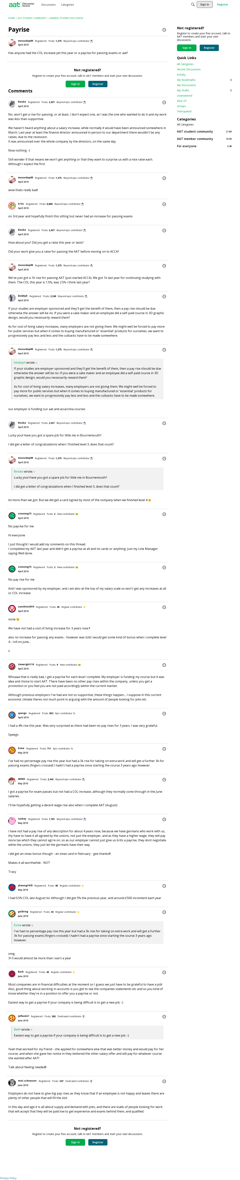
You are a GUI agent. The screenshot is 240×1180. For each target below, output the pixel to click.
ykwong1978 (25, 885)
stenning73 (24, 513)
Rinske (22, 101)
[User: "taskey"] (12, 821)
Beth (21, 971)
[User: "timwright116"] (12, 666)
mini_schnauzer (27, 1080)
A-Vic (21, 203)
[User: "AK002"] (12, 781)
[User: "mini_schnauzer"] (12, 1083)
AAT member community (204, 139)
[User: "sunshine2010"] (12, 609)
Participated (184, 111)
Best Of (181, 101)
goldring (23, 911)
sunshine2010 (26, 606)
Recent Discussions (189, 69)
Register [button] (97, 84)
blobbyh (23, 295)
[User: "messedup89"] (12, 43)
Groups (181, 106)
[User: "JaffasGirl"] (12, 1018)
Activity (181, 74)
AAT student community (204, 131)
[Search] (193, 4)
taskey (22, 818)
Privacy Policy (8, 1178)
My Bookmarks (204, 80)
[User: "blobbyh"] (12, 298)
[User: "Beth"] (12, 974)
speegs (22, 713)
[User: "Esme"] (12, 750)
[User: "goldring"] (12, 913)
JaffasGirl (23, 1016)
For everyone (204, 146)
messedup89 (25, 40)
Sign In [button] (75, 84)
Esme (21, 748)
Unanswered (184, 95)
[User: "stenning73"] (12, 515)
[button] (164, 30)
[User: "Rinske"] (12, 104)
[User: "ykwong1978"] (12, 887)
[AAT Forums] (21, 5)
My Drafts (204, 90)
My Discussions (186, 85)
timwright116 (26, 664)
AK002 (21, 779)
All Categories (185, 64)
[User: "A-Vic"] (12, 205)
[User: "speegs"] (12, 715)
